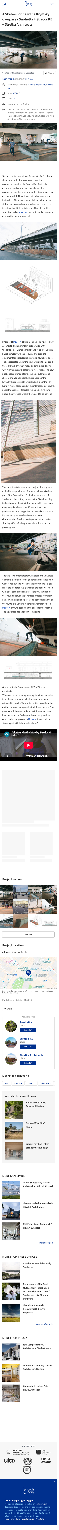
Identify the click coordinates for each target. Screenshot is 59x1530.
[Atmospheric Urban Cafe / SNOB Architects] (11, 1393)
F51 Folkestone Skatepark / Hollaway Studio (37, 1226)
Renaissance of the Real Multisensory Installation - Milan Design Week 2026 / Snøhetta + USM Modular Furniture (36, 1292)
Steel (7, 1083)
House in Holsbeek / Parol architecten (36, 1104)
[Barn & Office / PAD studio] (14, 1130)
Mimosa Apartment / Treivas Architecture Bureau (37, 1367)
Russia (29, 79)
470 (15, 93)
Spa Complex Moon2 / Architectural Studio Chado (37, 1346)
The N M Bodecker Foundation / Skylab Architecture (38, 1205)
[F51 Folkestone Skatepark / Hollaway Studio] (11, 1231)
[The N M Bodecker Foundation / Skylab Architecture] (11, 1211)
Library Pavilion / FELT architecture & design (37, 1146)
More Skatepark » (47, 1243)
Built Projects (45, 1083)
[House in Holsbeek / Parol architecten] (14, 1110)
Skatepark (8, 79)
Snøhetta (26, 1022)
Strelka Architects (36, 84)
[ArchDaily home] (28, 3)
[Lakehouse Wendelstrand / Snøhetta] (11, 1271)
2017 (15, 98)
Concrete (18, 1083)
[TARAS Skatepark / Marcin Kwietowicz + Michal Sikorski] (11, 1190)
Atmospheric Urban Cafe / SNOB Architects (36, 1388)
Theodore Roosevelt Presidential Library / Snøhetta (34, 1309)
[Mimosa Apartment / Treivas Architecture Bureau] (11, 1373)
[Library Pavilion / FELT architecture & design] (14, 1151)
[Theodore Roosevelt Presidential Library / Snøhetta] (11, 1313)
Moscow (23, 212)
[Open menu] (4, 3)
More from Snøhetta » (45, 1324)
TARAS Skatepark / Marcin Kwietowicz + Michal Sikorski (38, 1184)
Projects (31, 1083)
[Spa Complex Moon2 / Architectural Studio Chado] (11, 1352)
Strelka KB (27, 1039)
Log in (51, 3)
